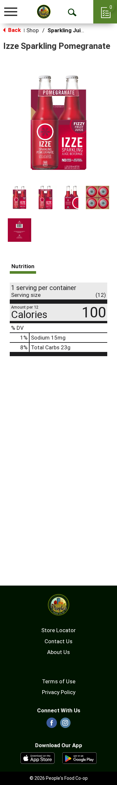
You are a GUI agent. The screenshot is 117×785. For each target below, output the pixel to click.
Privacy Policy (58, 692)
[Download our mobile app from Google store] (79, 757)
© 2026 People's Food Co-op (59, 778)
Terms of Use (58, 681)
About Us (58, 652)
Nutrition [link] (22, 266)
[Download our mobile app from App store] (37, 757)
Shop (32, 30)
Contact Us (58, 641)
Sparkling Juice (67, 30)
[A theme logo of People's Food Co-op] (43, 11)
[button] (19, 197)
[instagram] (65, 724)
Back (14, 30)
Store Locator (58, 630)
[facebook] (51, 724)
